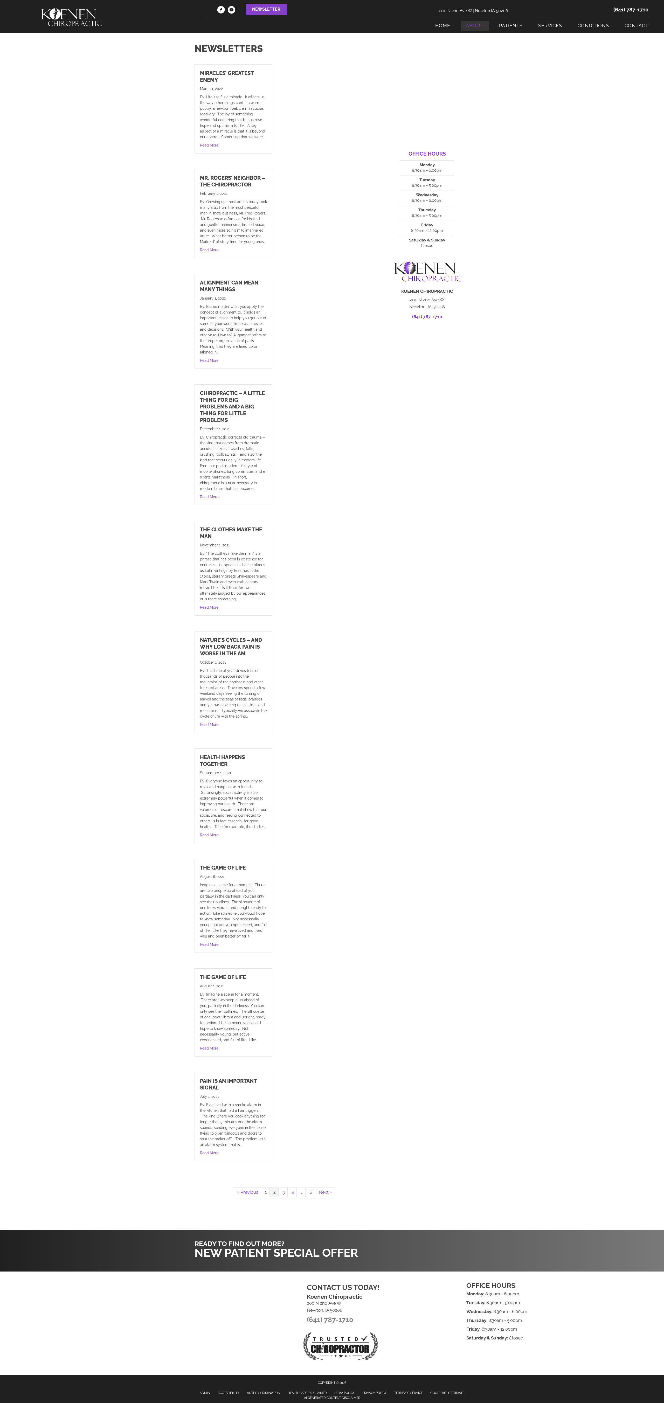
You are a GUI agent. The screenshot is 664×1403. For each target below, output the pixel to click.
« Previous (247, 1192)
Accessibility (228, 1393)
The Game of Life (223, 868)
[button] (266, 9)
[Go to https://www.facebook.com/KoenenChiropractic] (221, 10)
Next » (325, 1192)
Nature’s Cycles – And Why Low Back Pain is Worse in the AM (231, 647)
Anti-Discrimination (263, 1393)
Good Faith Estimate (447, 1393)
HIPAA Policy (344, 1393)
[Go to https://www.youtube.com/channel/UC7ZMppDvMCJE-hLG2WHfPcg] (231, 10)
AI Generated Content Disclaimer (332, 1398)
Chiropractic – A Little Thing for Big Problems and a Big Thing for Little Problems (232, 406)
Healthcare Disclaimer (307, 1393)
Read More (209, 145)
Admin (205, 1393)
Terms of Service (408, 1393)
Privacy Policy (374, 1393)
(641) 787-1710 (630, 9)
